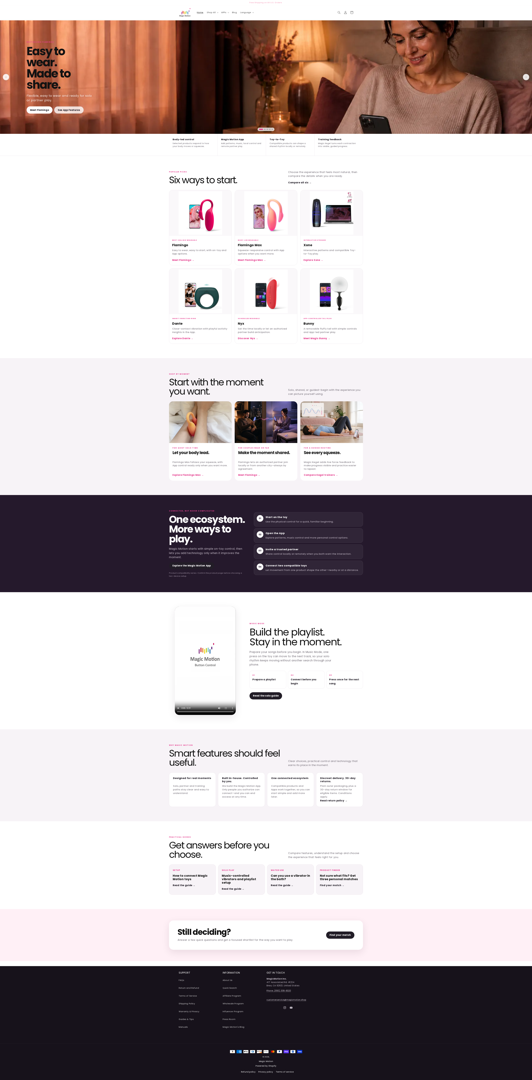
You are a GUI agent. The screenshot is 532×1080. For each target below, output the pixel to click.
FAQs (181, 980)
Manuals (183, 1027)
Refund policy (248, 1072)
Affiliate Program (232, 995)
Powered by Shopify (266, 1066)
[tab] (261, 129)
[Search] (339, 12)
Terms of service (285, 1072)
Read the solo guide (266, 695)
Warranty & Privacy (189, 1011)
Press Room (229, 1019)
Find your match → (332, 885)
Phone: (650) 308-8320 (279, 990)
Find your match (340, 935)
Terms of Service (188, 995)
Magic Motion (266, 1061)
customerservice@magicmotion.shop (286, 999)
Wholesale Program (233, 1003)
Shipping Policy (187, 1003)
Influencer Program (233, 1011)
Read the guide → (184, 885)
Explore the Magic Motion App (191, 565)
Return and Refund (189, 988)
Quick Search (230, 988)
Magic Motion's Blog (233, 1027)
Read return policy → (333, 800)
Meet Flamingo (39, 110)
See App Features (69, 110)
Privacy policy (265, 1072)
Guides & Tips (186, 1019)
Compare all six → (300, 182)
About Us (227, 980)
